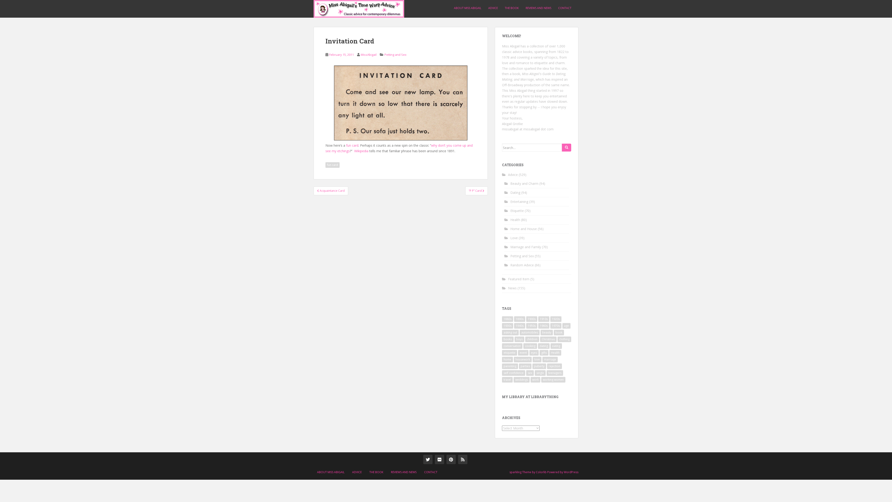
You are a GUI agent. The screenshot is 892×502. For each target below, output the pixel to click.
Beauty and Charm (524, 183)
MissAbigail (369, 55)
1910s (544, 319)
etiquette (509, 353)
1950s (532, 326)
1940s (520, 326)
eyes (534, 353)
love (537, 359)
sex (530, 373)
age (566, 326)
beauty (546, 332)
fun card (352, 145)
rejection (554, 366)
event (523, 353)
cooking (530, 346)
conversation (512, 346)
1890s (520, 319)
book (558, 332)
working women (553, 380)
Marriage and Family (525, 247)
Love (514, 238)
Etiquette (517, 210)
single (540, 373)
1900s (532, 319)
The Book (512, 8)
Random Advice (522, 265)
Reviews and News (538, 8)
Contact (564, 8)
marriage (550, 359)
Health (515, 220)
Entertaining (519, 201)
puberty (539, 366)
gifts (544, 353)
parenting (510, 366)
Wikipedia (361, 151)
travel (507, 380)
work (535, 380)
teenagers (554, 373)
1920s (556, 319)
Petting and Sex (395, 55)
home (507, 359)
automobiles (529, 332)
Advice (493, 8)
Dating (515, 192)
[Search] (566, 148)
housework (522, 359)
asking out (510, 332)
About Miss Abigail (467, 8)
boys (519, 339)
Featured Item (518, 279)
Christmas (548, 339)
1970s (556, 326)
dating (544, 346)
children (532, 339)
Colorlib (541, 472)
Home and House (523, 229)
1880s (508, 319)
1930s (508, 326)
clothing (564, 339)
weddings (521, 380)
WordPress (571, 472)
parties (525, 366)
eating (556, 346)
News (512, 288)
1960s (544, 326)
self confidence (514, 373)
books (508, 339)
